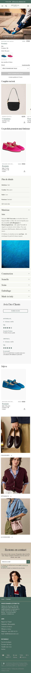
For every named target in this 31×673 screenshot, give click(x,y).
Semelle (5, 279)
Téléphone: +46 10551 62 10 (9, 631)
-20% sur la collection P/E (18, 2)
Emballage (6, 290)
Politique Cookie (5, 670)
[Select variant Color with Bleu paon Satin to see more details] (4, 56)
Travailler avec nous (6, 647)
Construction (7, 273)
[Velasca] (15, 6)
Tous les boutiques (6, 642)
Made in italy (7, 296)
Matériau (5, 209)
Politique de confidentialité (18, 669)
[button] (2, 6)
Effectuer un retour (6, 629)
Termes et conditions (6, 669)
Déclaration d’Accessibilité (8, 624)
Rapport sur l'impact (6, 622)
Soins (4, 284)
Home (2, 599)
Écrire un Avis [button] (15, 311)
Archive (3, 649)
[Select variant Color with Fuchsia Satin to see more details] (10, 55)
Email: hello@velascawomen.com (9, 634)
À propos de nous (6, 644)
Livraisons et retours (6, 627)
